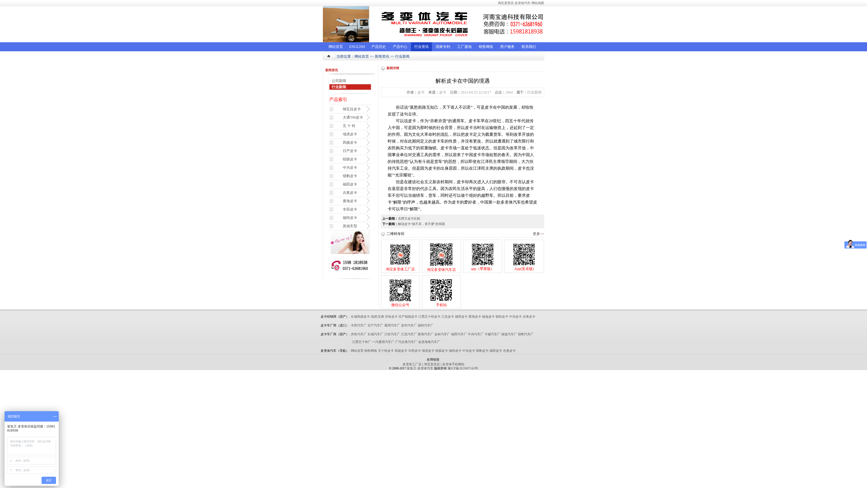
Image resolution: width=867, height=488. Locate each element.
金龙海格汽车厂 (429, 342)
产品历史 (378, 47)
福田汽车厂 (459, 334)
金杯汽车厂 (442, 334)
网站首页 (336, 47)
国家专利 (443, 47)
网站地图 (537, 3)
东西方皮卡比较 (409, 218)
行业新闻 (402, 56)
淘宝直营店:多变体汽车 (514, 3)
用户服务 (507, 47)
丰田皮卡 (414, 350)
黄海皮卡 (474, 316)
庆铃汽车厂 (359, 334)
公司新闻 (339, 81)
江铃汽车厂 (392, 334)
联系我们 (529, 47)
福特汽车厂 (426, 325)
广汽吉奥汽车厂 (406, 342)
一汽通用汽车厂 (383, 342)
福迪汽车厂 (509, 334)
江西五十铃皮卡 (429, 316)
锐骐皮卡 (441, 350)
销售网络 (486, 47)
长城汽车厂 (375, 334)
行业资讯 (421, 47)
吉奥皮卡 (529, 316)
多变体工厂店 (412, 364)
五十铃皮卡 (386, 350)
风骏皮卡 (401, 350)
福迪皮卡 (488, 316)
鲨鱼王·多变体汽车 (420, 368)
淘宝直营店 (432, 364)
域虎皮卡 (428, 350)
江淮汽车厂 (409, 334)
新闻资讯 (382, 56)
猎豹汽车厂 (526, 334)
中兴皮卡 (515, 316)
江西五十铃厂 (361, 342)
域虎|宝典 (377, 316)
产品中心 (400, 47)
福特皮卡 (455, 350)
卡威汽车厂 (492, 334)
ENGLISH (357, 47)
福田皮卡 (461, 316)
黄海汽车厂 (426, 334)
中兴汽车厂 (476, 334)
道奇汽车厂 (409, 325)
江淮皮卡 (447, 316)
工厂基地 (464, 47)
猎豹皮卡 (482, 350)
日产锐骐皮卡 (408, 316)
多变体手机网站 (453, 364)
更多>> (538, 234)
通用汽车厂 (392, 325)
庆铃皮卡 (391, 316)
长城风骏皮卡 (360, 316)
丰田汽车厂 (359, 325)
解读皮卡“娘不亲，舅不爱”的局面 (421, 224)
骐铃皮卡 (502, 316)
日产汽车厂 (375, 325)
